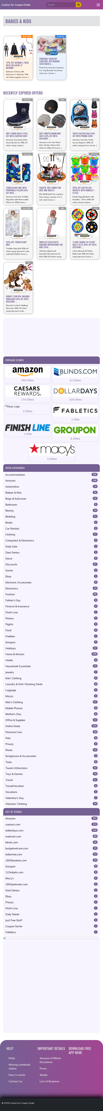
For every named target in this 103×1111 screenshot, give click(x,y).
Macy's (50, 878)
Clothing (50, 534)
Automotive (50, 486)
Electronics (50, 588)
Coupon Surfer (50, 926)
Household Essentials (50, 666)
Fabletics (50, 932)
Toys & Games (50, 774)
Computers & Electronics (50, 540)
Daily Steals (50, 914)
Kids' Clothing (50, 678)
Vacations (50, 792)
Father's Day (50, 600)
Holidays (50, 648)
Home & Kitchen (50, 654)
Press (43, 1068)
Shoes (50, 750)
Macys (50, 696)
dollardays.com (50, 830)
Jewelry (50, 672)
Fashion (50, 594)
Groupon (50, 642)
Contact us (15, 1081)
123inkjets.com (50, 872)
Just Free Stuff (50, 920)
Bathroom (50, 504)
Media (43, 1075)
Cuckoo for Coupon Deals (16, 4)
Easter (50, 570)
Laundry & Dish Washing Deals (50, 684)
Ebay (50, 576)
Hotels (50, 660)
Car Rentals (50, 528)
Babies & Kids (50, 492)
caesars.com (50, 824)
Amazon (50, 480)
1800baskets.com (50, 860)
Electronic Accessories (50, 582)
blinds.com (50, 842)
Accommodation (50, 474)
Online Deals (50, 726)
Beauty (50, 510)
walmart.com (50, 836)
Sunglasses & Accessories (50, 756)
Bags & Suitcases (50, 498)
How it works (17, 1075)
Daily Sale (50, 546)
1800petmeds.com (50, 884)
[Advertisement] (51, 336)
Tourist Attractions (50, 768)
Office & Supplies (50, 720)
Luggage (50, 690)
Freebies (50, 636)
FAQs (12, 1058)
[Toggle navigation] (98, 5)
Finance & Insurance (50, 606)
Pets (50, 738)
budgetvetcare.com (50, 848)
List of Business (49, 1081)
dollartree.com (50, 854)
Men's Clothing (50, 702)
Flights (50, 624)
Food (50, 630)
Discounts (50, 564)
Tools (50, 762)
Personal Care (50, 732)
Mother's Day (50, 714)
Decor (50, 558)
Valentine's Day (50, 798)
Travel (50, 780)
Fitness (50, 618)
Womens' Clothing (50, 803)
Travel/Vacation (50, 786)
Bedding (50, 516)
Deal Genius (50, 552)
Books (50, 522)
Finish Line (50, 612)
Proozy (50, 744)
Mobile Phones (50, 708)
